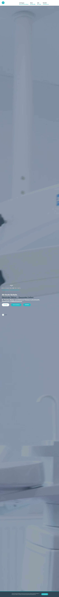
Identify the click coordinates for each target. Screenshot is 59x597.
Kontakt (46, 4)
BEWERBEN (27, 304)
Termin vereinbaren (16, 304)
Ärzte (32, 4)
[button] (29, 315)
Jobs (39, 4)
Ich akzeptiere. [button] (44, 594)
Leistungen (23, 4)
